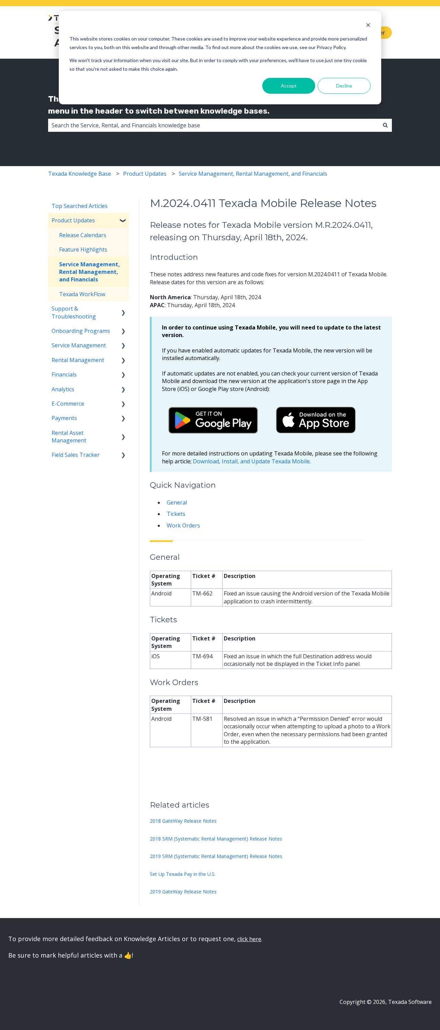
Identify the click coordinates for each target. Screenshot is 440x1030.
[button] (123, 221)
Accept (289, 86)
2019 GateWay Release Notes (183, 891)
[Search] (385, 125)
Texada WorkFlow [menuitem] (82, 294)
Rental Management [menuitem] (78, 360)
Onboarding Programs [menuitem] (81, 331)
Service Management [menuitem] (79, 345)
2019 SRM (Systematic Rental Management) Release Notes (216, 856)
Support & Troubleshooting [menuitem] (74, 312)
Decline (344, 86)
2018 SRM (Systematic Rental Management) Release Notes (216, 838)
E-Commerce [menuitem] (68, 403)
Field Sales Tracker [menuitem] (76, 455)
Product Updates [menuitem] (73, 220)
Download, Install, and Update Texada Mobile (251, 461)
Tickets (176, 514)
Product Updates (144, 173)
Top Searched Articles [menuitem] (80, 206)
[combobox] (213, 125)
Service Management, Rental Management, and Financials (253, 173)
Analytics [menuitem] (63, 389)
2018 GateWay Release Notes (183, 821)
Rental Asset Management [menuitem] (69, 436)
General (177, 502)
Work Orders (183, 525)
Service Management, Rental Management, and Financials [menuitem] (89, 272)
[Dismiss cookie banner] (368, 26)
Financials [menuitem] (64, 374)
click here (249, 939)
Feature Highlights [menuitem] (83, 249)
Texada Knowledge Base (79, 173)
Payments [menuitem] (64, 418)
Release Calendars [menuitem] (82, 235)
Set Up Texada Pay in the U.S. (183, 874)
